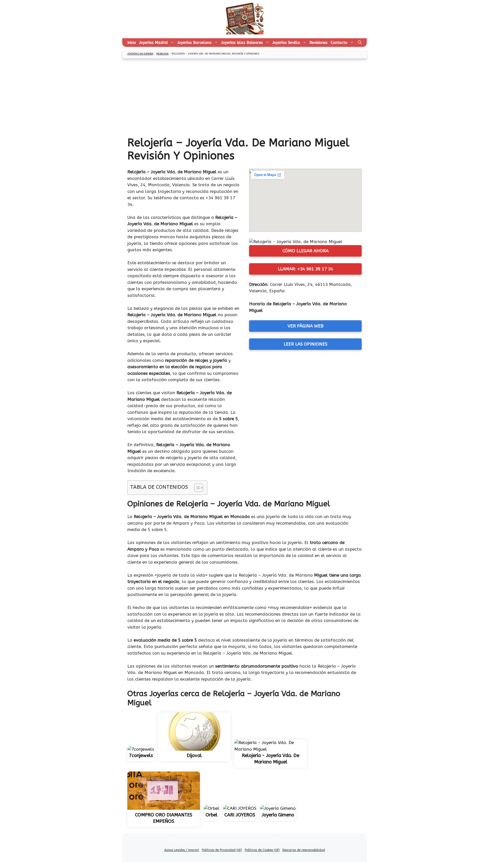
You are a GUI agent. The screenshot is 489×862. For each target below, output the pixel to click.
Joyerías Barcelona (194, 42)
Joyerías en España (140, 53)
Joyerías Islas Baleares (242, 42)
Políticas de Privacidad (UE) (222, 850)
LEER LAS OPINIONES (305, 344)
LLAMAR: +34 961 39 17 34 (305, 268)
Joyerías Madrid (153, 42)
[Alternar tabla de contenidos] (196, 487)
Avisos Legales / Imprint (181, 850)
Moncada (162, 53)
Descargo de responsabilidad (303, 850)
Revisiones (318, 42)
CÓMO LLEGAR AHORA (305, 250)
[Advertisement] (244, 98)
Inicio (131, 42)
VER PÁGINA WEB (305, 325)
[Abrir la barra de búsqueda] (359, 42)
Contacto (339, 42)
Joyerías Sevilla (286, 42)
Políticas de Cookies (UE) (262, 850)
